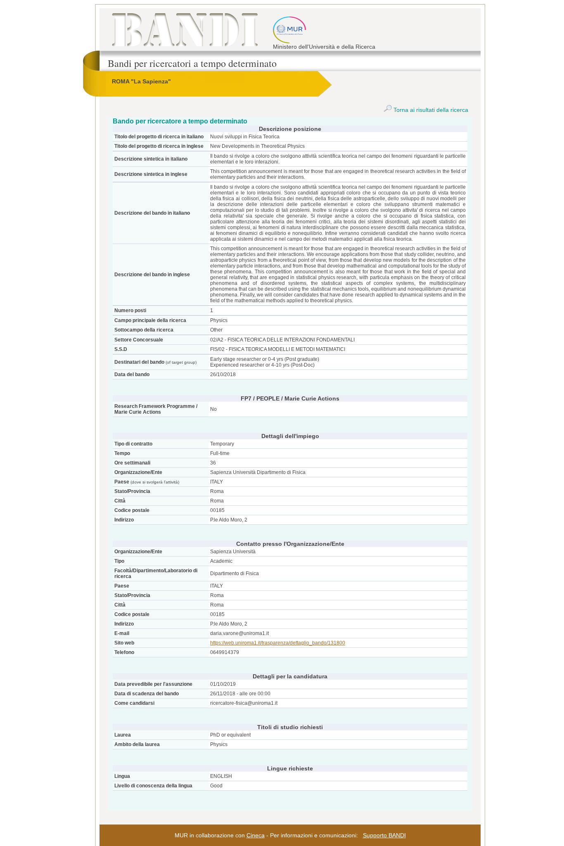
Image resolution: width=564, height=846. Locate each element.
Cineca (255, 835)
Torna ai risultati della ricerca (430, 110)
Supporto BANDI (384, 835)
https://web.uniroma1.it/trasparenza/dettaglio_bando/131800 (277, 643)
